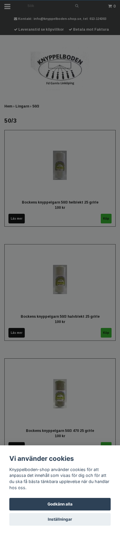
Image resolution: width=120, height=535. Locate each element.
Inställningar (60, 519)
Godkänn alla (60, 504)
